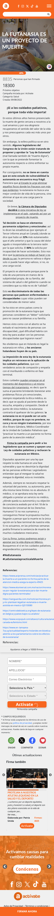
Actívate (27, 826)
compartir (27, 747)
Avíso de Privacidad (13, 906)
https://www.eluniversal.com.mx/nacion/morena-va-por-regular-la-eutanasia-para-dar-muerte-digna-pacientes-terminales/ (27, 590)
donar (42, 747)
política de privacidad (22, 723)
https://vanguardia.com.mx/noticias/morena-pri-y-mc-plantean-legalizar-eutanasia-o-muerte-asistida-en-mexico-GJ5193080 (27, 602)
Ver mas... (12, 814)
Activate (25, 704)
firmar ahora (27, 911)
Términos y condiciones (36, 906)
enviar (11, 747)
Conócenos (27, 869)
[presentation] (3, 774)
